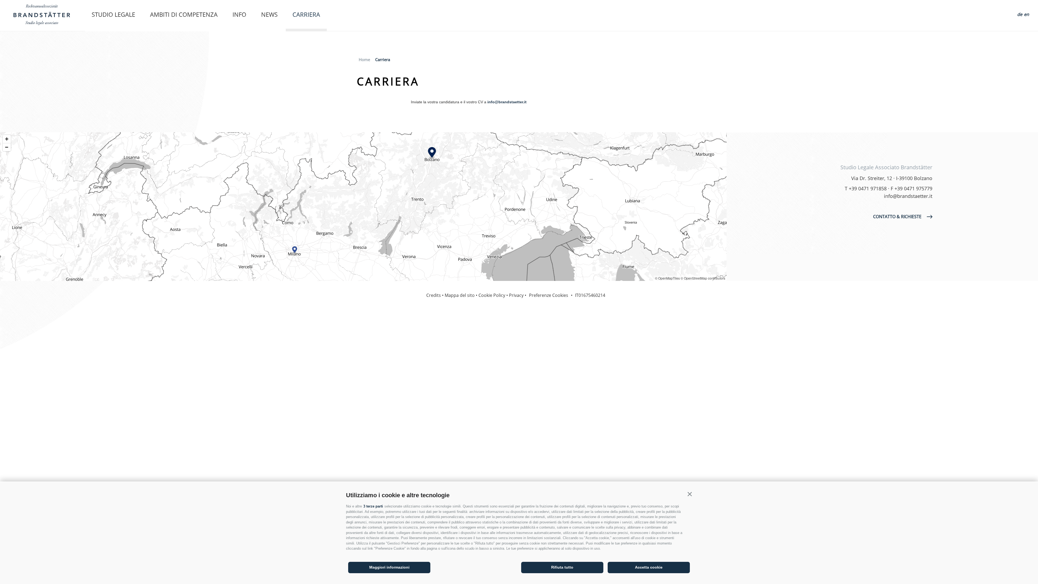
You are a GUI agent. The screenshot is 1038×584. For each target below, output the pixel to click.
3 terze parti (373, 506)
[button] (689, 494)
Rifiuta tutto (562, 567)
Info (239, 14)
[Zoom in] (7, 139)
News (269, 14)
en (1026, 14)
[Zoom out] (7, 147)
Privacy (516, 295)
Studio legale (113, 14)
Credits (433, 295)
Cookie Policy (491, 295)
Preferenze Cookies (548, 295)
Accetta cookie (649, 567)
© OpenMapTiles (667, 278)
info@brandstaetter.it (507, 102)
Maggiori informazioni (389, 567)
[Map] (363, 206)
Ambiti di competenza (184, 14)
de (1019, 14)
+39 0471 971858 (868, 188)
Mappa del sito (460, 295)
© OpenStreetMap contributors (703, 278)
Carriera (306, 14)
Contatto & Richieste (897, 217)
